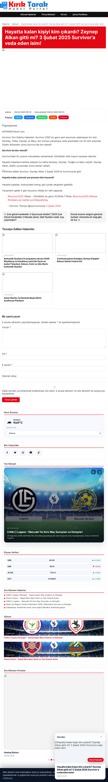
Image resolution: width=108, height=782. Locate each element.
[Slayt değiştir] (49, 759)
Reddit (53, 117)
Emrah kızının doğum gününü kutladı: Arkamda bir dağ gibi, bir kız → (86, 217)
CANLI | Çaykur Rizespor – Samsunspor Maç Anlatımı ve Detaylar (34, 595)
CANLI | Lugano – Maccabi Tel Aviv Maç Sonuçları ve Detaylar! (33, 601)
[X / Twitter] (15, 453)
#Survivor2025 (16, 196)
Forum (64, 14)
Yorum (6, 327)
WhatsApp (42, 117)
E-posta (7, 364)
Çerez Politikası (80, 14)
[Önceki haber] (93, 472)
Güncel (15, 24)
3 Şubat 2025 (53, 205)
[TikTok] (38, 453)
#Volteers (13, 200)
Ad (4, 353)
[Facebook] (7, 453)
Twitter (18, 117)
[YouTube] (31, 453)
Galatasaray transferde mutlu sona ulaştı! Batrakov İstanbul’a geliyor (35, 607)
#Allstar (93, 196)
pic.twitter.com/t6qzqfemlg (33, 200)
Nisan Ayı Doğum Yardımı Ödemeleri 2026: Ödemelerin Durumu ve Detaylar (38, 604)
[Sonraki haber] (99, 472)
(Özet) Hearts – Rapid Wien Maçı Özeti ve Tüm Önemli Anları (32, 598)
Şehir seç (12, 428)
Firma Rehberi (48, 14)
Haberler (6, 24)
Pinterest (63, 117)
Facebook (29, 117)
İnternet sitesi (9, 376)
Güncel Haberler (28, 14)
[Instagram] (23, 453)
